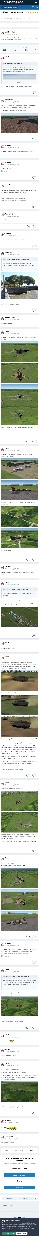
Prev (6, 25)
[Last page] (36, 25)
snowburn (8, 252)
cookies (21, 1224)
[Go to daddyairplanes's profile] (2, 33)
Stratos (8, 233)
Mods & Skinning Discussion (22, 18)
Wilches (8, 57)
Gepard (5, 17)
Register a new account (19, 1175)
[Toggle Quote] (4, 63)
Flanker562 (9, 214)
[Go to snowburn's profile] (2, 253)
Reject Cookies (21, 1233)
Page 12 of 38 (19, 25)
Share (10, 1198)
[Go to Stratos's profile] (2, 234)
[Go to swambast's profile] (2, 101)
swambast (9, 100)
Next (32, 25)
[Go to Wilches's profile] (2, 58)
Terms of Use (26, 1222)
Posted (12, 34)
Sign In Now (19, 1187)
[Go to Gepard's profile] (2, 332)
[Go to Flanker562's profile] (2, 215)
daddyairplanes (10, 32)
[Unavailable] (19, 122)
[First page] (2, 25)
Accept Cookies (10, 1233)
